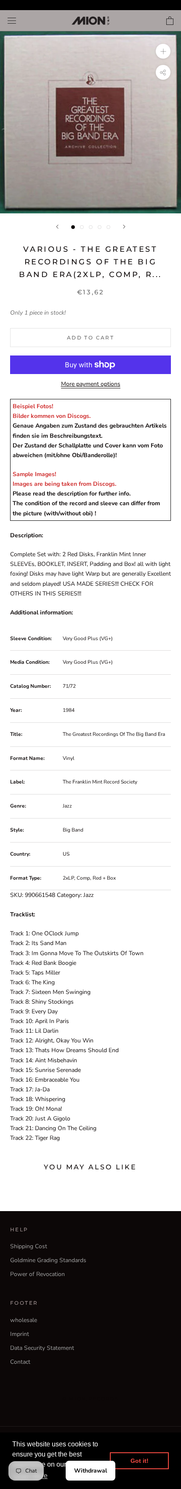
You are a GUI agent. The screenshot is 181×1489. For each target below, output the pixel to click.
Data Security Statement (42, 1348)
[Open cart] (169, 20)
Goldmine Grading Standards (48, 1260)
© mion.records (90, 1399)
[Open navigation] (12, 21)
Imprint (19, 1334)
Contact (20, 1362)
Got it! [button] (139, 1460)
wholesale (23, 1320)
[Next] (124, 227)
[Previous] (57, 227)
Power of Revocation (37, 1274)
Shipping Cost (28, 1246)
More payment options (90, 384)
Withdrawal (90, 1471)
